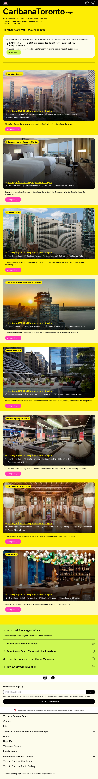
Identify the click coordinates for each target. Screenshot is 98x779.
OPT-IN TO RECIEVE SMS (50, 702)
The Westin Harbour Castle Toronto (23, 282)
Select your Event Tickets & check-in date (29, 651)
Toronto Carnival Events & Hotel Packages (25, 731)
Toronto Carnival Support (16, 716)
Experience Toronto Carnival (18, 756)
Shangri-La (11, 554)
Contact (7, 721)
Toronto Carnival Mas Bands (17, 761)
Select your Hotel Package (20, 643)
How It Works (14, 52)
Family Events (10, 750)
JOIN (90, 692)
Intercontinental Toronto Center (22, 142)
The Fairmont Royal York (18, 486)
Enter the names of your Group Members (28, 659)
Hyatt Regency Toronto (17, 418)
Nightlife (7, 741)
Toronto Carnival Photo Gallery (19, 766)
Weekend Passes (12, 746)
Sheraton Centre (14, 74)
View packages (13, 129)
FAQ (5, 725)
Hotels (6, 736)
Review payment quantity (19, 666)
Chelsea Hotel (13, 212)
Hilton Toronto (13, 350)
